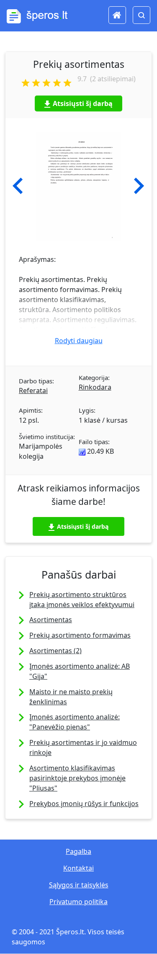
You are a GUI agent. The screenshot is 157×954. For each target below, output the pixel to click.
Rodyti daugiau (79, 340)
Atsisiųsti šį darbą (83, 103)
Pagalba (78, 851)
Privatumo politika (78, 901)
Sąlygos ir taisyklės (78, 884)
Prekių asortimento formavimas (80, 635)
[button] (18, 186)
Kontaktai (78, 868)
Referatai (33, 390)
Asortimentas (50, 619)
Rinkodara (95, 387)
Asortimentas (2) (55, 650)
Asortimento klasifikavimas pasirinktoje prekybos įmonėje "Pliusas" (77, 778)
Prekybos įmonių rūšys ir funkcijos (84, 803)
